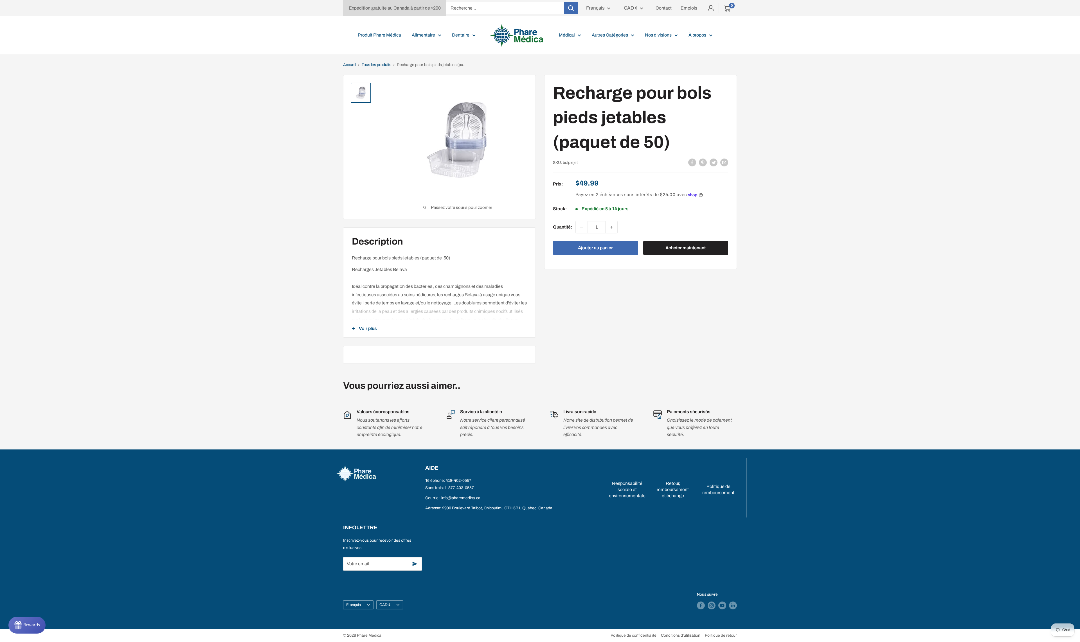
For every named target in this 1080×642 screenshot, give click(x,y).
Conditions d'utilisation (680, 635)
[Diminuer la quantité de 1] (582, 227)
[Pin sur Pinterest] (703, 162)
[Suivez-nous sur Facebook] (701, 605)
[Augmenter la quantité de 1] (611, 227)
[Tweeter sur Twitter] (713, 162)
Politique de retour (721, 635)
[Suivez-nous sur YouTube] (722, 605)
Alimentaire (423, 35)
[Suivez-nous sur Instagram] (712, 605)
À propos (697, 35)
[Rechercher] (571, 8)
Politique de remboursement (718, 489)
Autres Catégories (610, 35)
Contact (664, 8)
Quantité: (562, 227)
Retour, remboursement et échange (673, 489)
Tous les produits (376, 65)
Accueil (349, 65)
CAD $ (384, 605)
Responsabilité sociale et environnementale (627, 489)
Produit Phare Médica (379, 35)
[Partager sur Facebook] (692, 162)
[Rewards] (27, 625)
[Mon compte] (711, 8)
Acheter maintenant (685, 247)
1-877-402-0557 (459, 488)
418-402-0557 (458, 480)
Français (353, 605)
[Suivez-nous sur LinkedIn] (733, 605)
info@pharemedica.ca (460, 498)
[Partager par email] (724, 162)
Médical (567, 35)
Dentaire (460, 35)
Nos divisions (658, 35)
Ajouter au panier (595, 247)
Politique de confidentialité (633, 635)
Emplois (689, 8)
